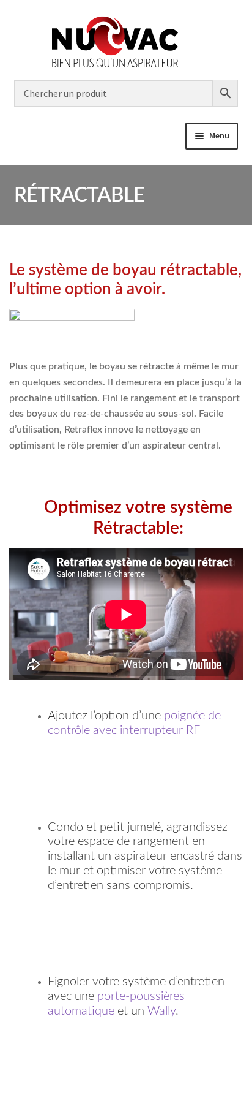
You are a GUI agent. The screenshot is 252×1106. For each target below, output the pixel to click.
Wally (161, 1011)
